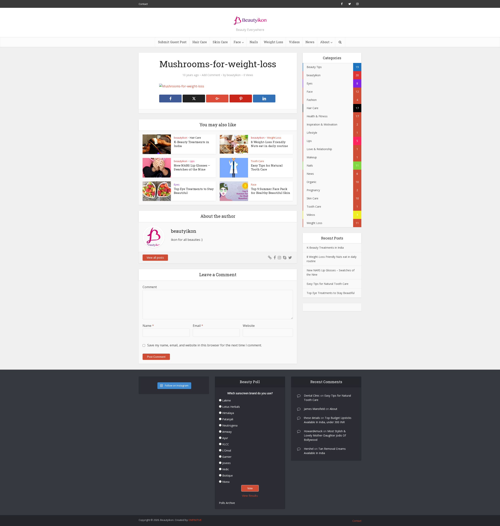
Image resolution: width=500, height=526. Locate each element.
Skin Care (220, 42)
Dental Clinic (312, 395)
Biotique (227, 475)
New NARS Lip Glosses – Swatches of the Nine (192, 167)
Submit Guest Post (172, 42)
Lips (192, 161)
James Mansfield (314, 409)
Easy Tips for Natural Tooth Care (267, 167)
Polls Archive (227, 503)
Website (249, 325)
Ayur (225, 438)
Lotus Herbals (231, 407)
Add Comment (211, 75)
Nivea (225, 482)
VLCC (225, 444)
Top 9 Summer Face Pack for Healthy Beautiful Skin (270, 191)
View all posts (155, 257)
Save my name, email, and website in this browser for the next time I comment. (204, 345)
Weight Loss (273, 42)
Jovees (226, 463)
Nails (254, 42)
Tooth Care (257, 161)
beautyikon (234, 75)
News (309, 42)
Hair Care (199, 42)
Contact (143, 4)
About (324, 42)
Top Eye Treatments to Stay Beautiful (330, 293)
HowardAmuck (313, 431)
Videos (294, 42)
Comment (150, 287)
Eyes (176, 184)
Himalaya (228, 413)
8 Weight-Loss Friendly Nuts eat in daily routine (269, 144)
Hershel (308, 449)
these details (312, 418)
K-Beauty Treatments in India (325, 247)
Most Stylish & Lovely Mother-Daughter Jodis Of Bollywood (325, 435)
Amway (227, 432)
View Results (250, 495)
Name (148, 325)
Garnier (226, 457)
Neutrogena (230, 425)
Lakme (226, 400)
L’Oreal (226, 450)
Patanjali (227, 419)
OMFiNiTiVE (195, 520)
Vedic (225, 469)
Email (198, 325)
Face (237, 42)
